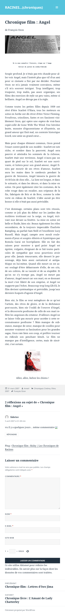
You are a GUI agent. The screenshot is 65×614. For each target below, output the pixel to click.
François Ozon (20, 391)
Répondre (12, 434)
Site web (9, 538)
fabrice (14, 417)
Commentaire (13, 476)
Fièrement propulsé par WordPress (20, 610)
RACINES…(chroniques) (24, 7)
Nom (8, 514)
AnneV (26, 388)
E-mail (9, 526)
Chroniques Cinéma (42, 388)
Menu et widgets (57, 10)
